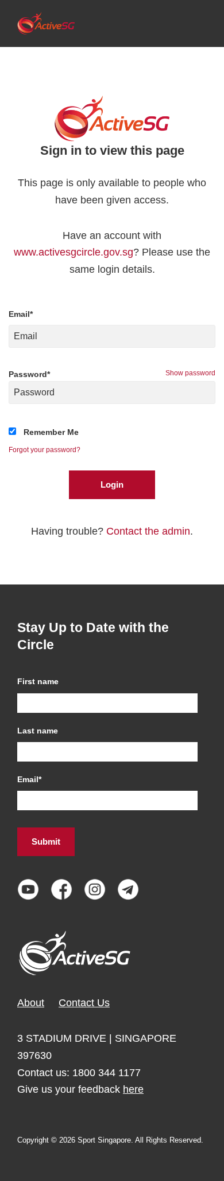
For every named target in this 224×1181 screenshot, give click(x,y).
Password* (29, 374)
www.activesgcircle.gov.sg (73, 252)
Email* (21, 314)
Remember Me (51, 432)
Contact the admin (148, 531)
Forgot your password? (44, 450)
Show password (190, 373)
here (133, 1089)
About (30, 1003)
